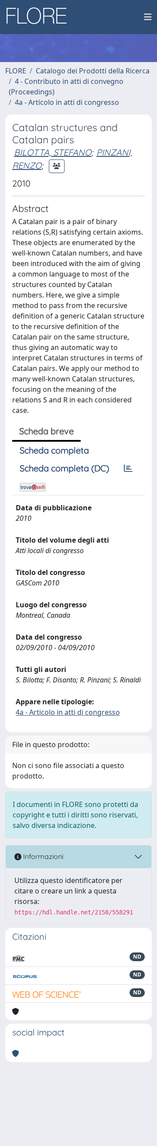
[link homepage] (39, 17)
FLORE (15, 71)
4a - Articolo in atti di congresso (67, 102)
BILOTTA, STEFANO (52, 152)
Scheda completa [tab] (54, 450)
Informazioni (42, 856)
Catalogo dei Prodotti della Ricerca (93, 71)
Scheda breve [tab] (46, 431)
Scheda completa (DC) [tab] (64, 468)
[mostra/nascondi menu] (148, 17)
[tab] (128, 468)
